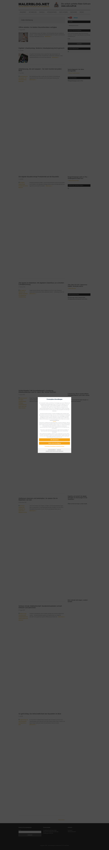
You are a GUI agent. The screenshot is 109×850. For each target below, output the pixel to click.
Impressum (59, 449)
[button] (54, 439)
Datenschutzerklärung (54, 420)
